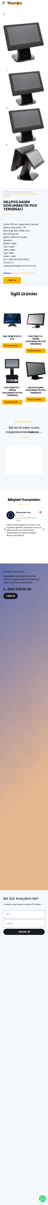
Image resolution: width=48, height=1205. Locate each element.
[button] (3, 3)
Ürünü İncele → (12, 345)
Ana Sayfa (7, 192)
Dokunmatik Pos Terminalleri (23, 273)
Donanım (16, 192)
